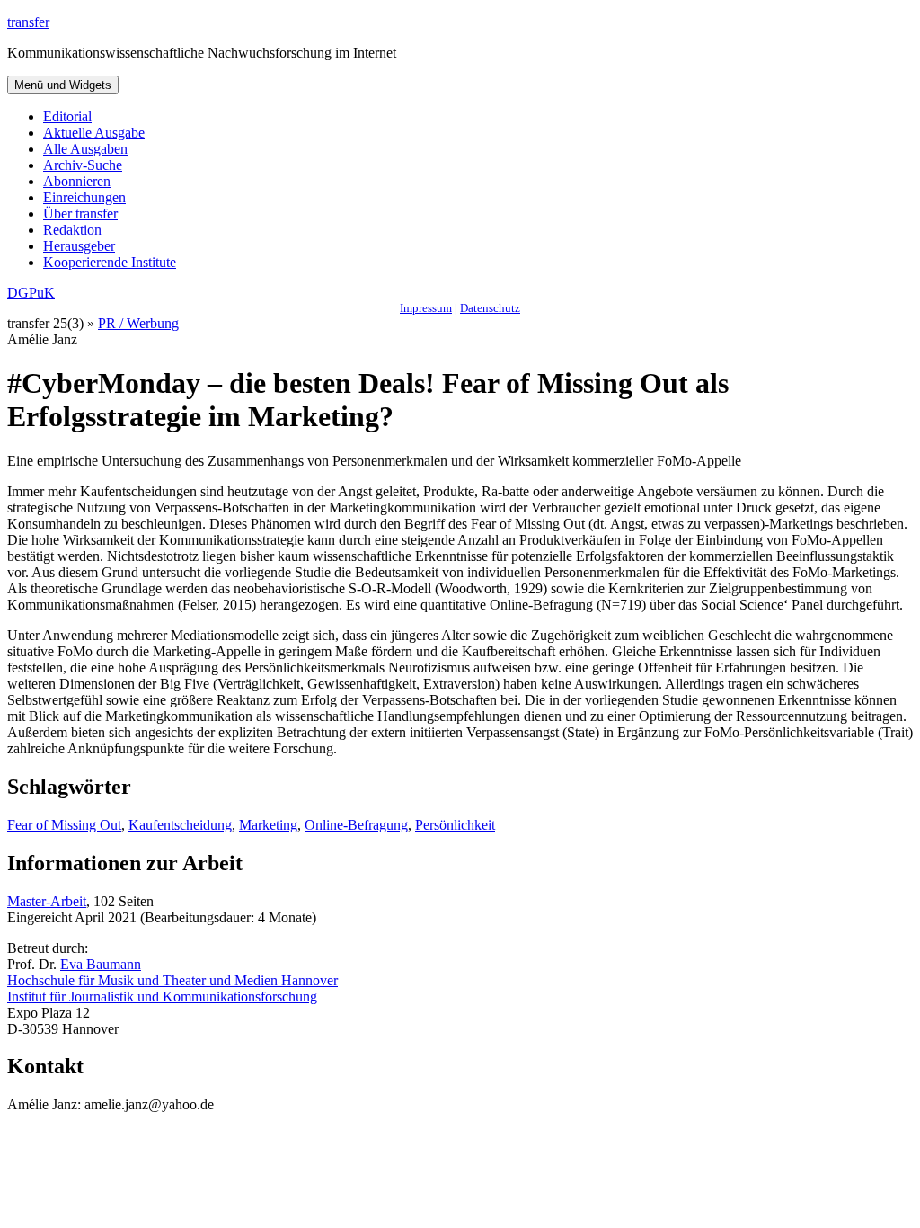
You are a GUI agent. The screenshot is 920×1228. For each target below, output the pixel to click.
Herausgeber (79, 246)
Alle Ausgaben (85, 148)
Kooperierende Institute (109, 262)
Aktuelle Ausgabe (94, 132)
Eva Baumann (100, 964)
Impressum (426, 308)
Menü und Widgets (62, 85)
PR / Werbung (138, 323)
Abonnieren (77, 181)
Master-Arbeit (46, 901)
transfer (28, 22)
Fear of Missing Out (64, 824)
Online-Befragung (356, 824)
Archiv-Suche (82, 165)
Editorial (67, 116)
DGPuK (31, 292)
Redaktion (72, 229)
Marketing (268, 824)
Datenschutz (490, 308)
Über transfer (80, 213)
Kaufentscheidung (180, 824)
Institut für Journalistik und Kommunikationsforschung (162, 996)
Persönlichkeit (455, 824)
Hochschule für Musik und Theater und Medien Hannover (172, 980)
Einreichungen (84, 197)
